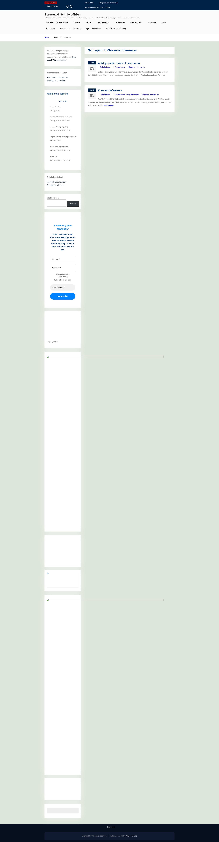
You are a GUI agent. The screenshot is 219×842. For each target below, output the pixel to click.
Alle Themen (63, 277)
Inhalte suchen (53, 198)
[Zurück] (50, 101)
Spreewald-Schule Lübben (62, 14)
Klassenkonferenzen (136, 67)
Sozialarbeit (120, 22)
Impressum (77, 29)
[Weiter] (75, 101)
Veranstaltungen (132, 94)
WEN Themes (131, 836)
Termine (77, 22)
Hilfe (164, 22)
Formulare (152, 22)
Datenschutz (65, 29)
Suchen (73, 204)
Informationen (119, 67)
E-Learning (50, 29)
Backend (111, 827)
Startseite (49, 22)
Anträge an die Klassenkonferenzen (119, 63)
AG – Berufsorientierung (116, 29)
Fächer (88, 22)
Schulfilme (96, 29)
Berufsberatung (103, 22)
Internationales (136, 22)
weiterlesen (109, 105)
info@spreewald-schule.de (108, 3)
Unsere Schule (62, 22)
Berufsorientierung (63, 280)
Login (87, 29)
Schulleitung (105, 67)
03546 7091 (89, 3)
